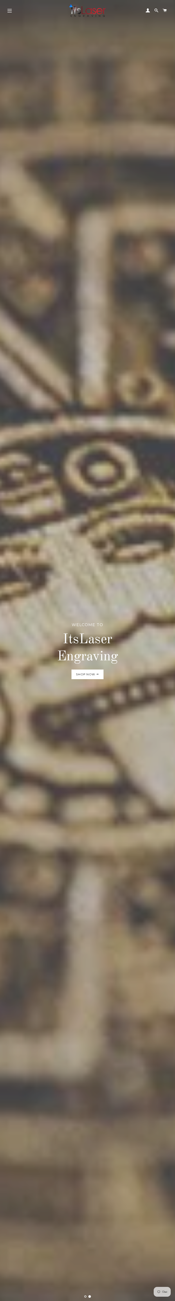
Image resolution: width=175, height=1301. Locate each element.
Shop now (86, 674)
